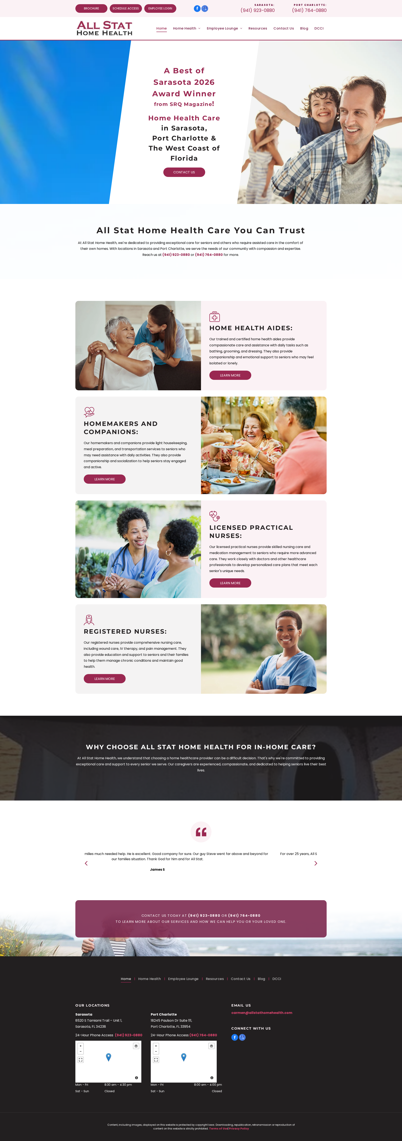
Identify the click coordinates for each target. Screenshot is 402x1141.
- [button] (80, 1051)
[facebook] (197, 9)
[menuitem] (161, 28)
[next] (316, 862)
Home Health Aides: (251, 328)
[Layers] (136, 1046)
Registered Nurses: (125, 631)
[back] (86, 862)
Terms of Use (218, 1128)
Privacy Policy (239, 1128)
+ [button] (80, 1046)
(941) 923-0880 (258, 10)
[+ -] (108, 1062)
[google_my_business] (204, 9)
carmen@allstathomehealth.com (261, 1012)
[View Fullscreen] (80, 1059)
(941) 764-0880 (309, 10)
